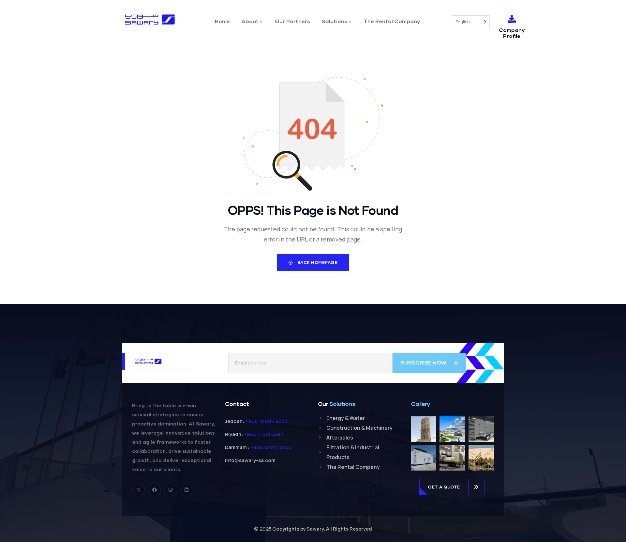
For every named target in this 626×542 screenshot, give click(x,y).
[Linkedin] (186, 490)
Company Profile (512, 33)
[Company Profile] (512, 19)
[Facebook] (154, 490)
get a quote (444, 486)
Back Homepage (316, 262)
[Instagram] (170, 490)
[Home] (150, 19)
